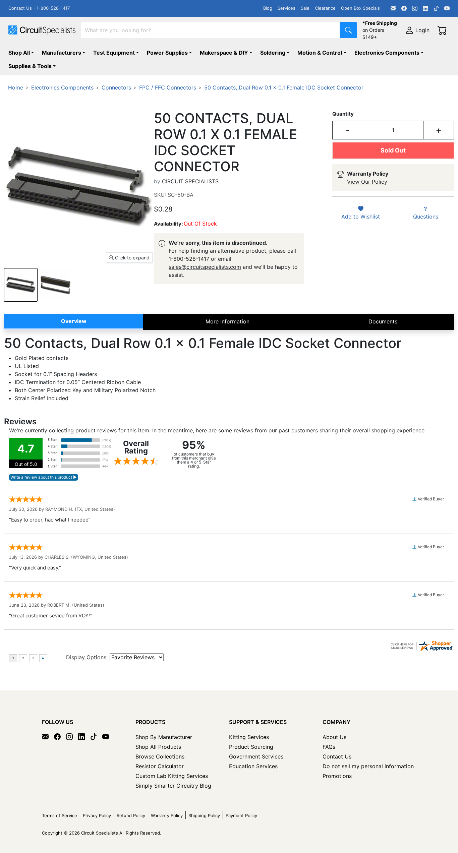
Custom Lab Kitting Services (171, 776)
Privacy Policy (97, 815)
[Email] (393, 8)
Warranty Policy (167, 815)
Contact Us (337, 756)
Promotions (337, 776)
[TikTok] (436, 8)
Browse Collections (159, 756)
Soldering (272, 52)
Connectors (116, 87)
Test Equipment (114, 52)
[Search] (348, 30)
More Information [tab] (227, 321)
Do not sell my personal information (368, 766)
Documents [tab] (382, 321)
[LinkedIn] (425, 8)
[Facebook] (404, 8)
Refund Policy (131, 815)
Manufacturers (61, 52)
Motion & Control (319, 52)
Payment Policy (241, 815)
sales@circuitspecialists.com (205, 266)
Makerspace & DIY (224, 52)
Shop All (19, 52)
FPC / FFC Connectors (167, 87)
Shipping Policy (204, 815)
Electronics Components (386, 52)
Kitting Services (249, 737)
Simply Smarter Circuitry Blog (173, 785)
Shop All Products (158, 746)
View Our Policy (367, 181)
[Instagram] (414, 8)
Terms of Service (59, 815)
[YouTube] (447, 8)
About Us (334, 737)
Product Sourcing (251, 746)
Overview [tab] (74, 321)
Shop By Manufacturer (163, 737)
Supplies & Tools (30, 66)
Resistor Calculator (159, 766)
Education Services (253, 766)
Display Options (86, 657)
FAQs (329, 746)
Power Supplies (167, 52)
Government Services (256, 756)
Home (15, 87)
